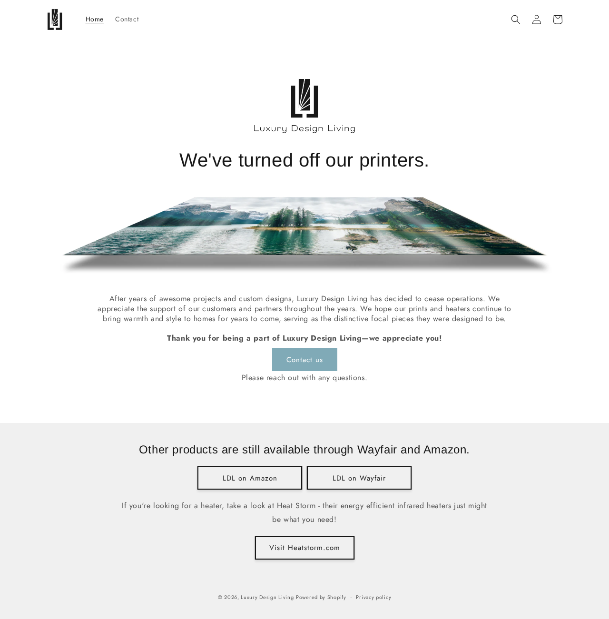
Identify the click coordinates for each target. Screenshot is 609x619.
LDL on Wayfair (359, 478)
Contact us (304, 359)
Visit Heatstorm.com (304, 547)
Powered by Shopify (321, 597)
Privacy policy (373, 597)
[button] (515, 19)
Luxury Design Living (267, 597)
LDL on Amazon (250, 478)
